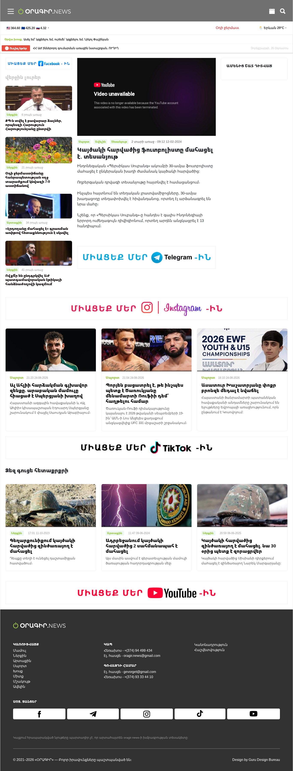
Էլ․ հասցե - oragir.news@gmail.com (132, 655)
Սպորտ (20, 666)
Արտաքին (14, 222)
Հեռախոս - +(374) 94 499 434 (128, 650)
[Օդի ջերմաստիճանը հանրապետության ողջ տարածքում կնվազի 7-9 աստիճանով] (38, 150)
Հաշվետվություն (209, 650)
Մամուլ (19, 650)
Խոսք (18, 671)
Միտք (18, 676)
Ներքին (12, 115)
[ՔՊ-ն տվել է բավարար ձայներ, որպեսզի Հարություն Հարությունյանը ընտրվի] (38, 98)
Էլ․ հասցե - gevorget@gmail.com (130, 672)
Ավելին (19, 686)
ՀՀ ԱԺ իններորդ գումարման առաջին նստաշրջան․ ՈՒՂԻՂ (76, 48)
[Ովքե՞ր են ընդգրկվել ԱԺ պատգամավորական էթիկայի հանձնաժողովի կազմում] (38, 253)
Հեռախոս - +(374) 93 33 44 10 (128, 677)
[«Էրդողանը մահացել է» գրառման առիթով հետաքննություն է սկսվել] (38, 206)
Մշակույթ (21, 681)
